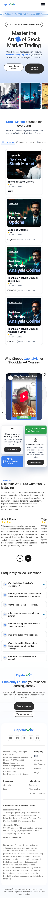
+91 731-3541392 (17, 768)
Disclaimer (33, 785)
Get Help (7, 785)
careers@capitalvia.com (19, 774)
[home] (9, 4)
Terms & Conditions (37, 793)
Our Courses (39, 764)
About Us (38, 760)
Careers (37, 768)
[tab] (8, 142)
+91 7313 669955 (17, 760)
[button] (43, 4)
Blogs (36, 772)
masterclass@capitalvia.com (20, 757)
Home (37, 756)
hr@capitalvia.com (16, 766)
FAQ (5, 789)
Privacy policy (34, 789)
